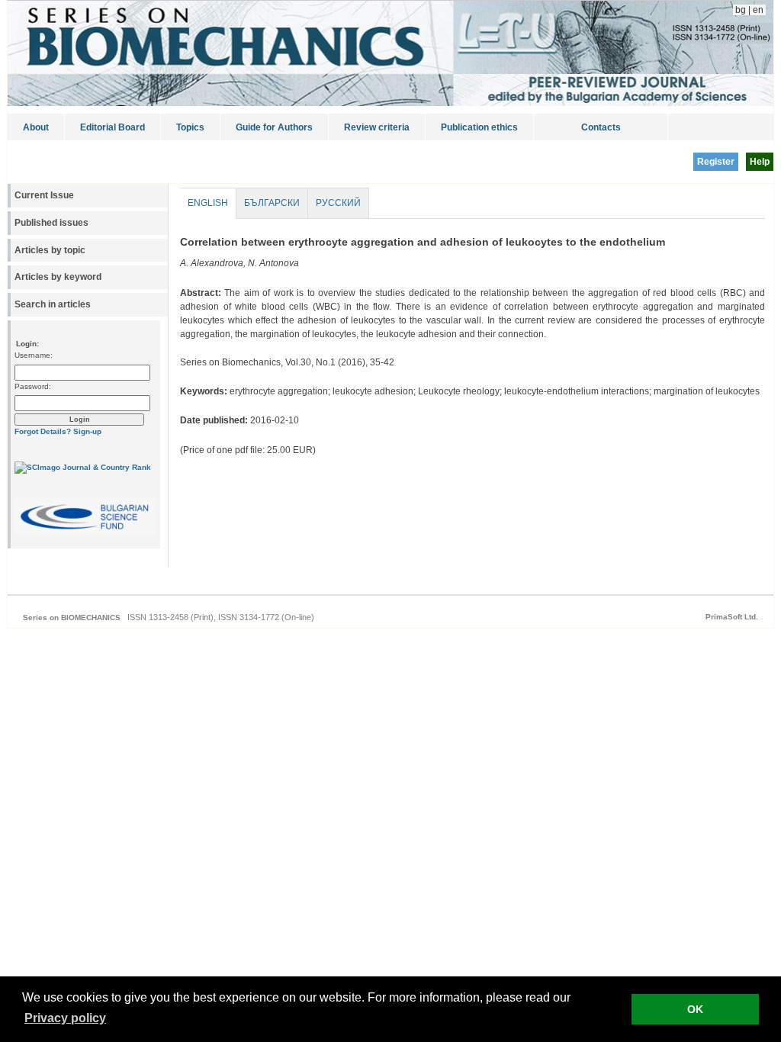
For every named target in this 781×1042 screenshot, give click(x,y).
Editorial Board (112, 127)
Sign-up (87, 431)
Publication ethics (479, 127)
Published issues (51, 222)
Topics (190, 127)
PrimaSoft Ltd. (731, 617)
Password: (32, 386)
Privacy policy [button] (65, 1017)
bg (739, 10)
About (36, 127)
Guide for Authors (274, 127)
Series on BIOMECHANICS (72, 617)
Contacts (601, 127)
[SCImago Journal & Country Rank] (82, 467)
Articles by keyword (57, 276)
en (759, 10)
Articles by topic (49, 250)
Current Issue (44, 195)
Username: (33, 355)
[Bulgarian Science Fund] (85, 532)
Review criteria (377, 127)
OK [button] (695, 1009)
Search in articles (52, 304)
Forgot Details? (42, 431)
